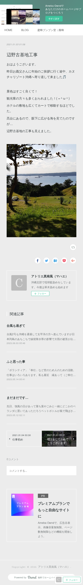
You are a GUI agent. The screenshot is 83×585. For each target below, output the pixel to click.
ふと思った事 (16, 361)
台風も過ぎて (16, 325)
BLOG (25, 30)
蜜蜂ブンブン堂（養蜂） (50, 30)
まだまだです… (17, 397)
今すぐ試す (54, 18)
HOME (8, 30)
